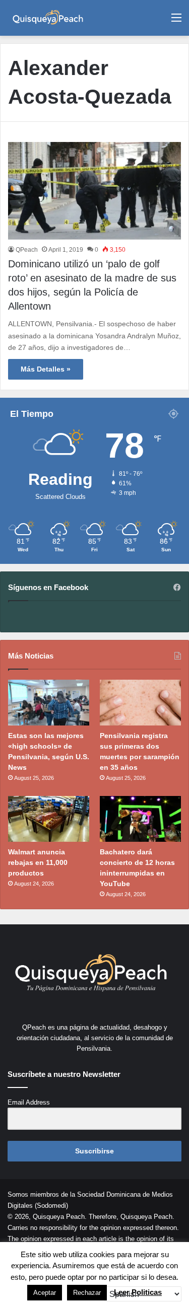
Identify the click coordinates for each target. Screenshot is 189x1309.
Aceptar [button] (44, 1292)
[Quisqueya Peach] (48, 18)
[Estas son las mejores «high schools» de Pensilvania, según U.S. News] (48, 702)
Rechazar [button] (87, 1292)
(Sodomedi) (51, 1205)
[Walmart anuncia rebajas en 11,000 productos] (48, 819)
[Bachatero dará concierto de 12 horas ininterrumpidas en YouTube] (140, 819)
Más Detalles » (46, 369)
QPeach (27, 249)
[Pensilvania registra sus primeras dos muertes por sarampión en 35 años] (140, 702)
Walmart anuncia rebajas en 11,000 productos (38, 862)
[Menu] (176, 21)
